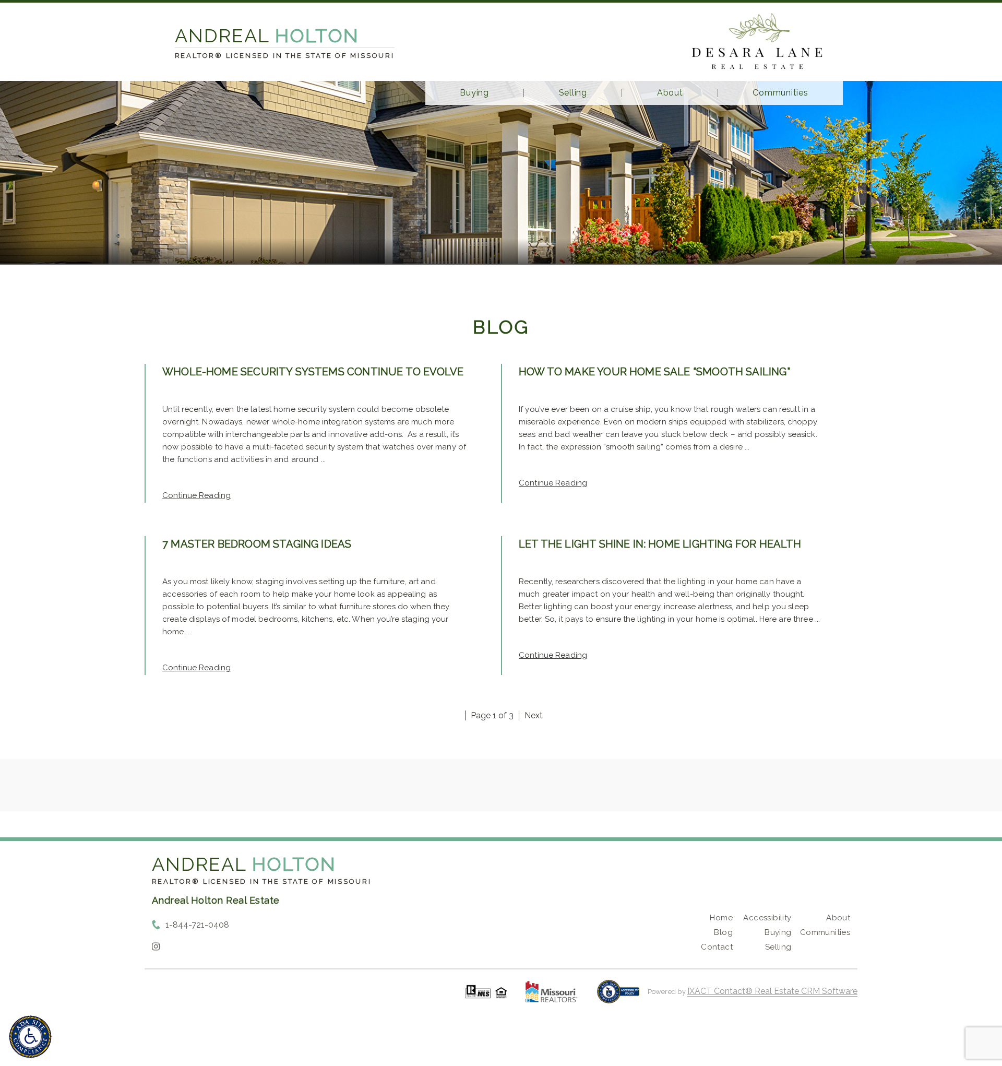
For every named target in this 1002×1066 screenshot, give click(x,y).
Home (721, 917)
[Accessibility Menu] (30, 1036)
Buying (474, 93)
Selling (573, 93)
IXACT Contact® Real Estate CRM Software (772, 991)
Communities (780, 93)
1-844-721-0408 (197, 925)
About (670, 93)
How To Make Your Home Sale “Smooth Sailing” (654, 371)
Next (533, 715)
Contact (717, 947)
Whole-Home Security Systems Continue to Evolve (312, 371)
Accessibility (767, 917)
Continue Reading (196, 495)
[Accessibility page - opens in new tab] (618, 997)
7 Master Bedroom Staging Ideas (256, 544)
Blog (723, 932)
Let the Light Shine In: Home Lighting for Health (660, 544)
